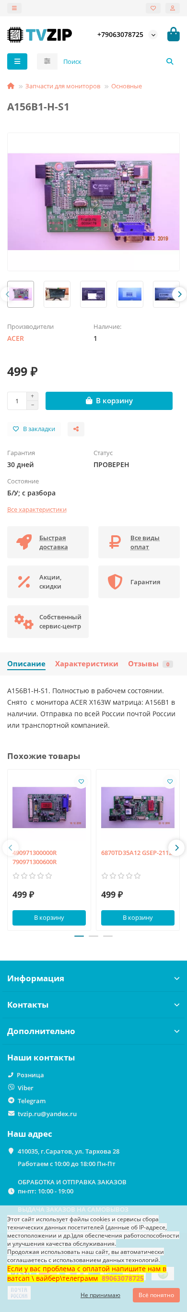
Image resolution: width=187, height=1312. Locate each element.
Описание (26, 664)
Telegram (32, 1100)
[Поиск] (169, 61)
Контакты (27, 1004)
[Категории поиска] (47, 61)
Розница (30, 1075)
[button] (7, 294)
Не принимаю (100, 1295)
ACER (15, 338)
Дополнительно (41, 1030)
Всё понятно (156, 1295)
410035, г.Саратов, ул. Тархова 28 (68, 1151)
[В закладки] (81, 781)
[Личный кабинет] (172, 8)
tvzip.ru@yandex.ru (47, 1113)
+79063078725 (120, 34)
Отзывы (148, 664)
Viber (26, 1087)
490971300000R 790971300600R (34, 857)
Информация (35, 978)
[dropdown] (14, 8)
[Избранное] (153, 8)
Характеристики (86, 664)
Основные (126, 86)
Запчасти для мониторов (62, 86)
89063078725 (123, 1278)
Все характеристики (37, 509)
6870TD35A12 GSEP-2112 (136, 852)
